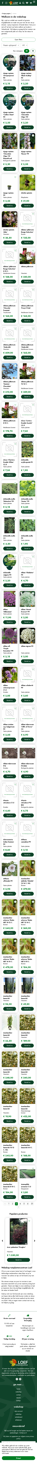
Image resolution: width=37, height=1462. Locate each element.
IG (6, 3)
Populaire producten (18, 1213)
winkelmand (18, 1417)
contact (18, 1395)
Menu (34, 3)
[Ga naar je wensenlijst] (28, 3)
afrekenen (18, 1420)
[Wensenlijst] (27, 3)
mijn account (18, 1411)
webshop (18, 1392)
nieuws (18, 1398)
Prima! (18, 1458)
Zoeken (23, 3)
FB (2, 3)
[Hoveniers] (20, 2)
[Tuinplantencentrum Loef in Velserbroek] (13, 3)
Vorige (5, 1203)
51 (32, 1203)
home (18, 1389)
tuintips (18, 1401)
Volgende (18, 1206)
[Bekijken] (31, 3)
